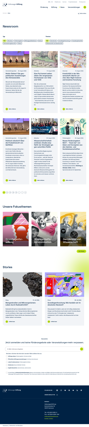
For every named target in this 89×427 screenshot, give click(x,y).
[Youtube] (73, 390)
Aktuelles (10, 40)
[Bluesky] (65, 390)
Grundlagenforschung (64, 40)
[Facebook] (69, 390)
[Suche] (84, 7)
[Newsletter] (57, 394)
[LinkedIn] (57, 390)
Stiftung (54, 7)
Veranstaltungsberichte (9, 43)
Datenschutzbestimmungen (22, 372)
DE (49, 1)
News (62, 7)
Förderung (44, 7)
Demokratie (53, 40)
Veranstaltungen (74, 7)
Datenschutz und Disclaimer (16, 425)
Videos (19, 43)
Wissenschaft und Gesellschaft (54, 43)
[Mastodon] (81, 390)
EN (52, 1)
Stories (40, 40)
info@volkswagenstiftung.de (51, 416)
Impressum (5, 425)
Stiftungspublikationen (30, 40)
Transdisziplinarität (77, 40)
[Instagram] (61, 390)
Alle (4, 40)
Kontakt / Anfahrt (48, 418)
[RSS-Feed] (77, 390)
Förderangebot (18, 40)
